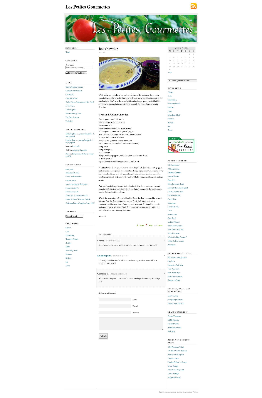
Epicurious (172, 203)
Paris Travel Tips (174, 273)
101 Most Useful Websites (177, 351)
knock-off (75, 146)
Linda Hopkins (104, 255)
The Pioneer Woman (175, 226)
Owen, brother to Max (74, 177)
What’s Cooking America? (177, 237)
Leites (170, 211)
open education (170, 392)
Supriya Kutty (71, 140)
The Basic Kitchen (72, 117)
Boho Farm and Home (176, 184)
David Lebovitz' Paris (175, 192)
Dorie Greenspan (174, 195)
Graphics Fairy (173, 358)
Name (135, 299)
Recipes (68, 258)
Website (136, 312)
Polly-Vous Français (175, 276)
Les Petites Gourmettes (88, 6)
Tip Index (69, 121)
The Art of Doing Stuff (176, 370)
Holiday (68, 243)
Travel (68, 266)
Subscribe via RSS (194, 6)
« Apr (170, 72)
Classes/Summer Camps (74, 87)
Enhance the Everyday (176, 355)
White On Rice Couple (176, 241)
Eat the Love (172, 199)
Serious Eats (172, 214)
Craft (67, 231)
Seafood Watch (173, 324)
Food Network (173, 207)
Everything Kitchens (175, 300)
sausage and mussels (79, 150)
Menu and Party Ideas (73, 113)
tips (67, 262)
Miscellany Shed (71, 250)
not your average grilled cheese (77, 184)
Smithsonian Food (174, 328)
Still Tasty (171, 331)
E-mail (135, 306)
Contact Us (70, 94)
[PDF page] (149, 226)
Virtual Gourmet (174, 233)
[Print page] (140, 226)
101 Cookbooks (173, 165)
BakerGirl (171, 180)
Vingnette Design (174, 377)
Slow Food (172, 218)
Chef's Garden (173, 296)
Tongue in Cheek (174, 280)
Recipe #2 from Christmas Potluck (78, 199)
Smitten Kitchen (173, 222)
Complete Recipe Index (74, 91)
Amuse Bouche (173, 176)
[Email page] (158, 226)
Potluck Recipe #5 (72, 188)
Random (69, 254)
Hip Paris (171, 261)
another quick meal (72, 173)
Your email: (70, 65)
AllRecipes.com (173, 169)
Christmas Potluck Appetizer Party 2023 (80, 203)
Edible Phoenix (173, 320)
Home (68, 52)
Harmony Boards (72, 239)
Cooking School (71, 98)
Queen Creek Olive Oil (176, 303)
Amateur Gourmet (174, 173)
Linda (68, 247)
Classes (68, 228)
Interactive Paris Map (175, 265)
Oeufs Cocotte (71, 180)
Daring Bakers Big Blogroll (178, 188)
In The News (70, 106)
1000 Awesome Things (176, 347)
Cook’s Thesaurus (174, 316)
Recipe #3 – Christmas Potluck (77, 196)
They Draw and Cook (175, 230)
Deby (67, 154)
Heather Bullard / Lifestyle (177, 362)
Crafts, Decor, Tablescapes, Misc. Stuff (80, 102)
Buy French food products (177, 257)
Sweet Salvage (173, 366)
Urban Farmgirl (173, 374)
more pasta (69, 169)
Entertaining (70, 235)
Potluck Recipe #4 (72, 192)
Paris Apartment (173, 269)
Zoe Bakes (171, 245)
